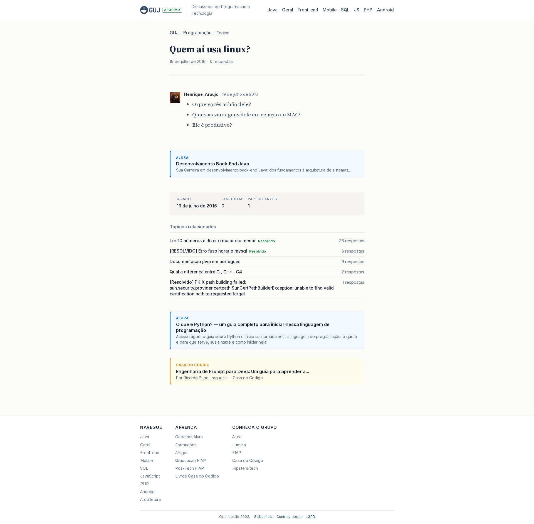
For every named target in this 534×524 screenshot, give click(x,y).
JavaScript (150, 476)
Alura (236, 436)
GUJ (174, 32)
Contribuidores (288, 517)
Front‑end (308, 10)
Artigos (182, 452)
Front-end (149, 452)
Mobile (330, 10)
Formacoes (186, 444)
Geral (287, 10)
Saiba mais (263, 517)
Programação (197, 32)
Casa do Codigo (247, 460)
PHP (368, 10)
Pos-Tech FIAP (189, 468)
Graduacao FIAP (190, 460)
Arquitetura (150, 499)
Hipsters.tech (245, 468)
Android (385, 10)
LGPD (310, 517)
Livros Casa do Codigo (197, 476)
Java (273, 10)
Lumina (239, 444)
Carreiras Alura (189, 436)
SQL (345, 10)
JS (356, 10)
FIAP (236, 452)
